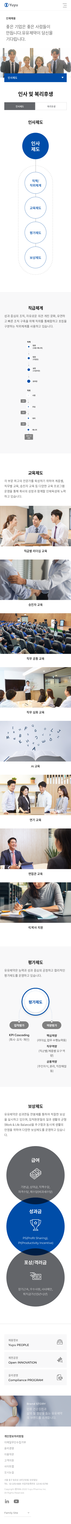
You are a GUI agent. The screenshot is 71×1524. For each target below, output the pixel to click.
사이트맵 (9, 1466)
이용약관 (9, 1454)
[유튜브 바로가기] (16, 1501)
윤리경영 (9, 1448)
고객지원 (9, 1460)
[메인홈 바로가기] (11, 5)
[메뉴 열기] (65, 5)
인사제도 (12, 78)
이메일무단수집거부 (15, 1442)
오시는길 (9, 1472)
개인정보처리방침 (14, 1436)
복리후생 (51, 106)
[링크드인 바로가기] (6, 1501)
